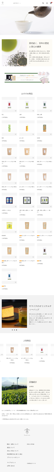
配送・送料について (12, 444)
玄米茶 (38, 138)
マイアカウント (11, 462)
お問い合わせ (11, 466)
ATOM (32, 444)
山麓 (20, 114)
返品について (11, 447)
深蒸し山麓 (39, 114)
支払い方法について (12, 451)
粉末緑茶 (4, 235)
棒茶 (3, 138)
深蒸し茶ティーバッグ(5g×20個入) (9, 186)
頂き (5, 286)
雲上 (3, 114)
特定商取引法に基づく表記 (14, 454)
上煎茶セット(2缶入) (6, 210)
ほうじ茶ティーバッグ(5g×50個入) (26, 186)
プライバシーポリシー (13, 457)
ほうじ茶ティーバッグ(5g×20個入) (44, 186)
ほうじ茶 (21, 138)
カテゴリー (16, 3)
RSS (28, 444)
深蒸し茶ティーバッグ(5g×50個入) (44, 161)
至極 (40, 260)
